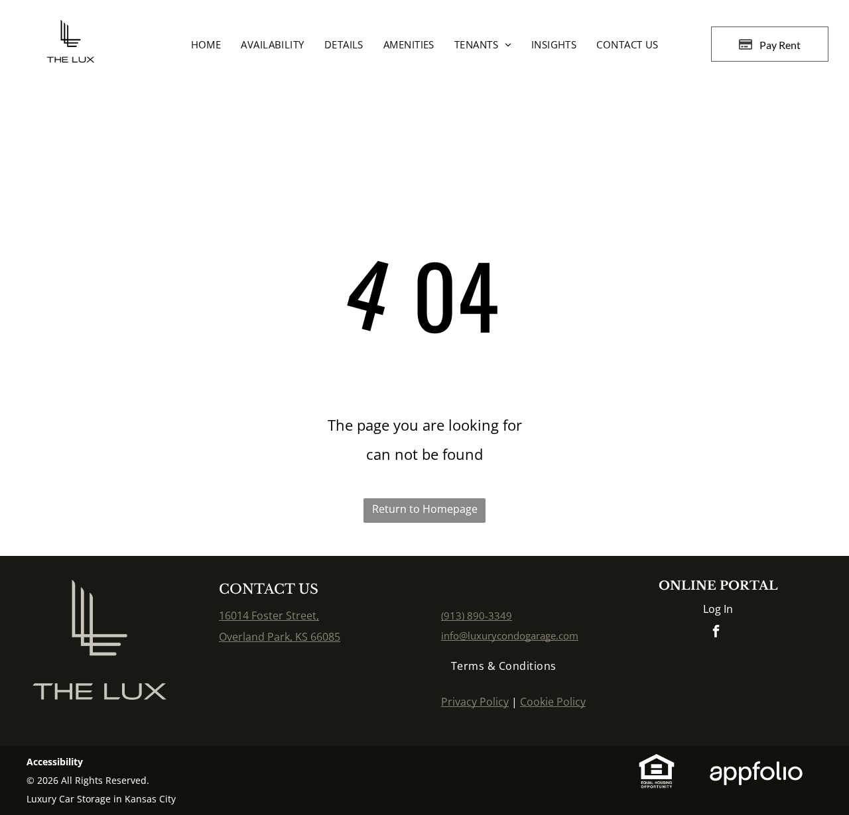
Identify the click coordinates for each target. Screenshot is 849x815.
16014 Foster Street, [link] (269, 615)
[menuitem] (206, 44)
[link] (476, 615)
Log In (718, 609)
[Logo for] (70, 30)
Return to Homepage (425, 509)
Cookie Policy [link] (553, 701)
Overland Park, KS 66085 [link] (279, 636)
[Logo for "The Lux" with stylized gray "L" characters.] (99, 590)
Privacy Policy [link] (475, 701)
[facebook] (715, 633)
